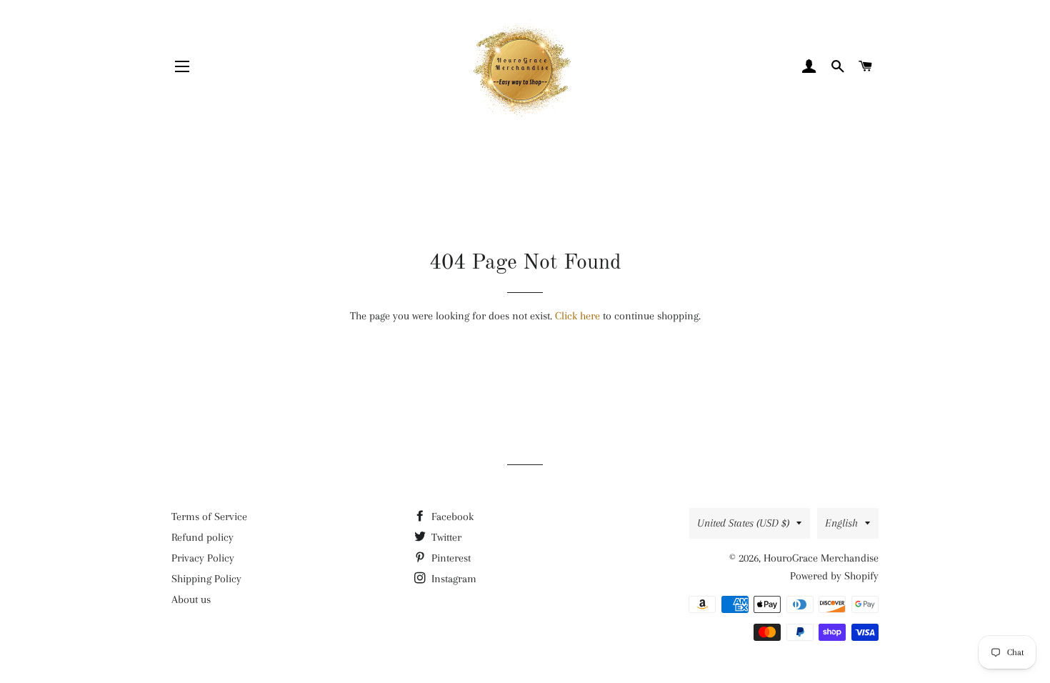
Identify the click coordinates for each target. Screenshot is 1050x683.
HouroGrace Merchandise (821, 558)
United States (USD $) (743, 523)
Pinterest (450, 558)
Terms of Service (209, 516)
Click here (577, 315)
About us (191, 599)
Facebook (451, 516)
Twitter (445, 537)
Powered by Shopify (834, 575)
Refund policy (202, 537)
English (841, 523)
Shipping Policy (206, 578)
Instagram (452, 578)
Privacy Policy (202, 558)
